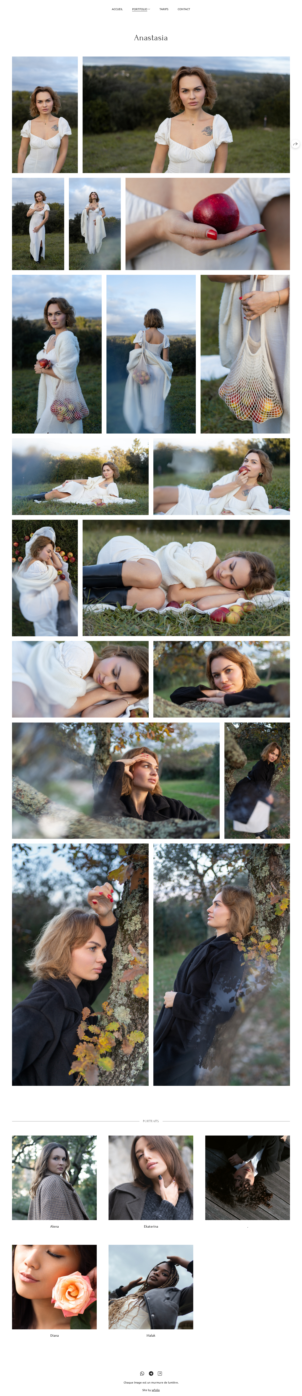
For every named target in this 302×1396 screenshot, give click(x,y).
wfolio (156, 1390)
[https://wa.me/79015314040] (142, 1373)
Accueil (117, 9)
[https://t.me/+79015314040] (151, 1373)
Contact (184, 9)
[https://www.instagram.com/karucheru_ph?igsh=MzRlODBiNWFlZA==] (160, 1373)
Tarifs (163, 9)
